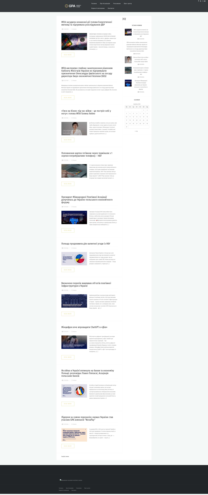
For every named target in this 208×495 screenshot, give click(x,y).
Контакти (111, 8)
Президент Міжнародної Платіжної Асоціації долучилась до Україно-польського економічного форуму (87, 200)
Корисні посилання (98, 8)
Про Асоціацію (105, 3)
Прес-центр (128, 3)
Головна (94, 3)
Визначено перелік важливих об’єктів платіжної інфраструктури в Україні (86, 284)
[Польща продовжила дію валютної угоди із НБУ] (74, 258)
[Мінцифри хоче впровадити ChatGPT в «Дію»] (74, 342)
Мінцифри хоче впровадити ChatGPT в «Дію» (84, 327)
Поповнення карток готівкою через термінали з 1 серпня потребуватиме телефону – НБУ (86, 154)
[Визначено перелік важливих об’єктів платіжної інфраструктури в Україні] (74, 301)
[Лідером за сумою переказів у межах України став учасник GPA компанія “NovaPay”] (74, 434)
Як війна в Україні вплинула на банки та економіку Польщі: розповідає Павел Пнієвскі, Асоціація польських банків (87, 373)
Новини (75, 29)
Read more (68, 54)
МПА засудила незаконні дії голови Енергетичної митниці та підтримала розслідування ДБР (86, 23)
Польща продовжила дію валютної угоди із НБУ (85, 243)
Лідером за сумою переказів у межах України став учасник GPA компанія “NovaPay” (87, 418)
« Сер (136, 131)
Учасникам (117, 3)
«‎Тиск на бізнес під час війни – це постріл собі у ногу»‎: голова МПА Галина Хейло (86, 112)
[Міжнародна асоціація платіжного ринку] (71, 480)
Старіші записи (65, 456)
